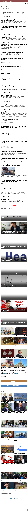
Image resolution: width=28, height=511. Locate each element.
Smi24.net (2, 326)
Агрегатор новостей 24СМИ (14, 389)
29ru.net (2, 348)
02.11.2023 (25, 3)
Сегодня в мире (4, 469)
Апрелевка (3, 8)
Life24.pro (2, 419)
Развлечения (4, 466)
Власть (2, 391)
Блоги (2, 443)
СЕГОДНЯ (21, 502)
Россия (2, 415)
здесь (9, 378)
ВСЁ (9, 502)
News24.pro (2, 444)
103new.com (17, 373)
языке (1, 378)
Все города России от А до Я (14, 498)
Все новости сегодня (5, 208)
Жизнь (2, 417)
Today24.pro (2, 471)
